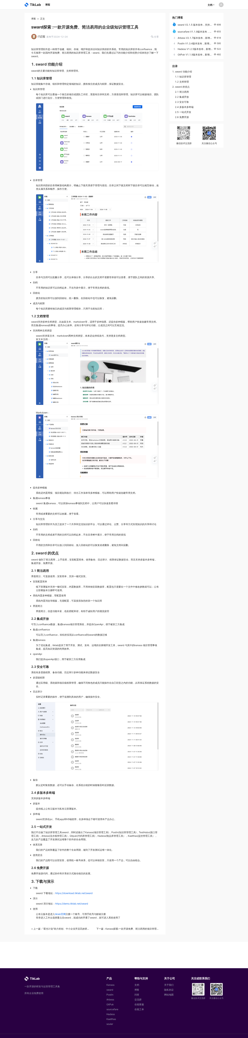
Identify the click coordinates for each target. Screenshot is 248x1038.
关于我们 (169, 984)
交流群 (138, 999)
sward (109, 989)
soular (109, 1023)
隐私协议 (169, 989)
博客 (33, 18)
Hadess (110, 1014)
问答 (136, 994)
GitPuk (110, 1004)
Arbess (110, 999)
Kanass (110, 984)
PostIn (109, 994)
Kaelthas (111, 1019)
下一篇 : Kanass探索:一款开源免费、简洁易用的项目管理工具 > (127, 928)
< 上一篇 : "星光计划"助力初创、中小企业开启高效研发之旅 (60, 928)
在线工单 (139, 1009)
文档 (210, 4)
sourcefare (112, 1009)
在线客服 (139, 1004)
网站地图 (169, 994)
